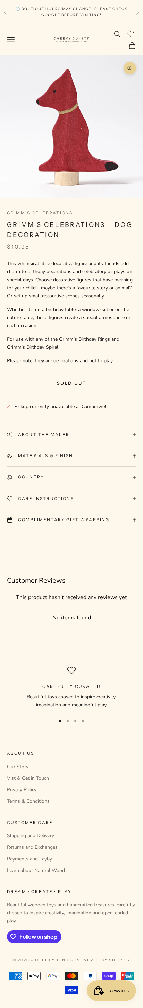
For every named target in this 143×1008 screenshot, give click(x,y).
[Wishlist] (131, 33)
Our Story (17, 766)
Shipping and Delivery (30, 835)
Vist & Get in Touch (28, 778)
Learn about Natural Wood (36, 870)
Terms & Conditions (28, 801)
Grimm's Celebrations (40, 212)
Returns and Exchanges (32, 847)
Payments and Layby (29, 859)
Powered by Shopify (103, 960)
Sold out (71, 383)
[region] (71, 687)
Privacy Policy (21, 789)
